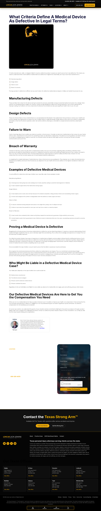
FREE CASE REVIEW (90, 5)
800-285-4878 (79, 5)
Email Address (63, 355)
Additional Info (63, 367)
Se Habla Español (91, 1)
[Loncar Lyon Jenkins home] (14, 5)
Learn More (42, 328)
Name (61, 348)
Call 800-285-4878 (69, 1)
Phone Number (63, 361)
